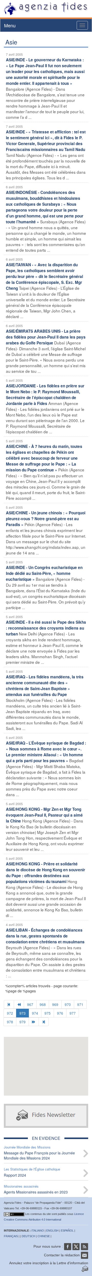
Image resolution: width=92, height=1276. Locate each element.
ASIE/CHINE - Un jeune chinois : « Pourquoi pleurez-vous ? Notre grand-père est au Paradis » (45, 518)
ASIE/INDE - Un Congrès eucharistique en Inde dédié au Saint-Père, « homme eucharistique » (44, 573)
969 (55, 1004)
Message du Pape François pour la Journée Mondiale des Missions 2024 (39, 1155)
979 (22, 1021)
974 (35, 1013)
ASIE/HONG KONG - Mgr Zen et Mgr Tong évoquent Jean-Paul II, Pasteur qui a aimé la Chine (44, 815)
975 (47, 1013)
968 (43, 1004)
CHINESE (44, 1236)
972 (10, 1013)
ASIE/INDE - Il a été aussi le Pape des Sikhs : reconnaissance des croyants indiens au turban (46, 628)
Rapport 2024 (15, 1175)
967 (30, 1004)
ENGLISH (52, 1230)
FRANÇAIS (11, 1236)
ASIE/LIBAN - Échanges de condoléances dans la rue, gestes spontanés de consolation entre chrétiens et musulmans (45, 936)
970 (68, 1004)
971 (80, 1004)
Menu (10, 25)
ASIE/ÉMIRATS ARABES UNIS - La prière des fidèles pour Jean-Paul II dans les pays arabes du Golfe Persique (46, 337)
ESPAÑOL (67, 1230)
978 (10, 1021)
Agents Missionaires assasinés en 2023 (36, 1191)
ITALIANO (37, 1230)
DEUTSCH (28, 1236)
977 (73, 1013)
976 (60, 1013)
